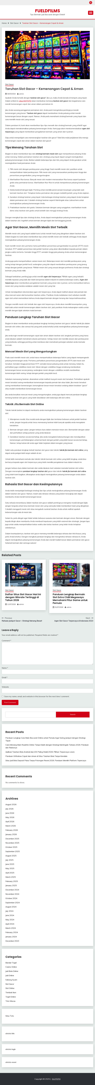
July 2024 (9, 911)
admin (21, 94)
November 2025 (12, 843)
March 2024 (10, 928)
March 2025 (10, 877)
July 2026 (9, 809)
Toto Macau (10, 1001)
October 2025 (11, 847)
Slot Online (9, 988)
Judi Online (9, 975)
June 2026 (9, 813)
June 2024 (9, 915)
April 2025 (9, 873)
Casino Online (11, 967)
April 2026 (9, 821)
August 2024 (10, 907)
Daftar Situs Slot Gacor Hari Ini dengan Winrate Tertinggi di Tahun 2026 (23, 597)
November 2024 (12, 894)
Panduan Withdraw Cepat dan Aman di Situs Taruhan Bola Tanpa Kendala (36, 756)
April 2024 (9, 924)
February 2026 (11, 830)
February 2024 (11, 932)
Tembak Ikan (10, 992)
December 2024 (12, 890)
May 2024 (9, 919)
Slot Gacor (9, 84)
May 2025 (9, 868)
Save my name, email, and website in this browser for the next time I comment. (36, 696)
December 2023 (12, 941)
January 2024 (11, 936)
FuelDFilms (47, 11)
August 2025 (10, 855)
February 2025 (11, 881)
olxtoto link (9, 1033)
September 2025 (12, 851)
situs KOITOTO (25, 101)
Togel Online (10, 997)
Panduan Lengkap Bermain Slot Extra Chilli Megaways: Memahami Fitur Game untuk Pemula (70, 599)
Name (5, 668)
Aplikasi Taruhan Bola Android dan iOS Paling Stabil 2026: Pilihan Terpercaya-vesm (39, 752)
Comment (6, 640)
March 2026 (10, 826)
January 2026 (11, 834)
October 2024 (11, 898)
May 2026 (9, 817)
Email (4, 677)
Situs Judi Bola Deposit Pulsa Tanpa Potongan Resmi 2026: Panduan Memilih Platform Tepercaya (45, 760)
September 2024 (12, 902)
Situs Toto (9, 1016)
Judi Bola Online (11, 971)
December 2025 (12, 838)
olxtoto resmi (10, 1062)
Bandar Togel (11, 963)
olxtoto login (10, 1049)
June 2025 (9, 864)
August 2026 (10, 804)
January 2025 (11, 885)
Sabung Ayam (11, 980)
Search (72, 714)
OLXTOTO (56, 1079)
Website (5, 687)
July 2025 (9, 860)
